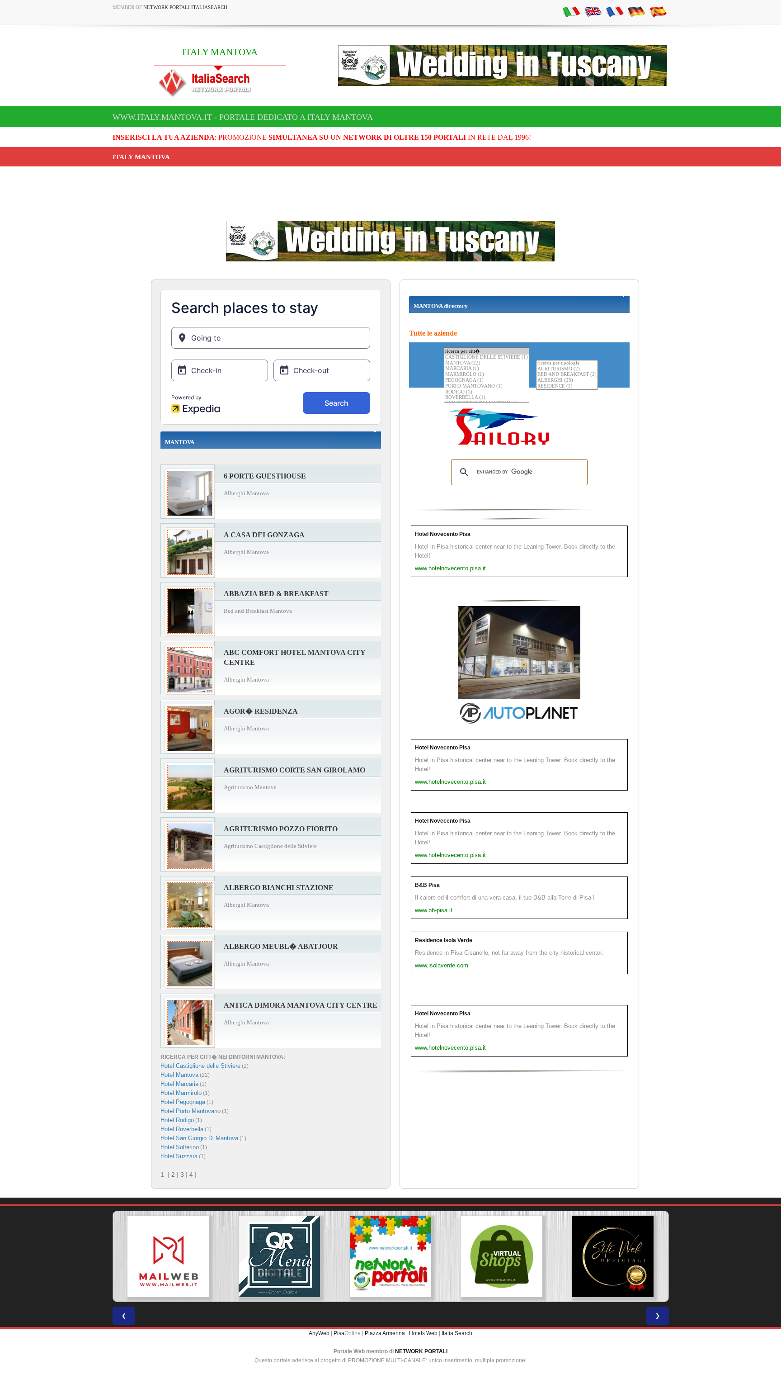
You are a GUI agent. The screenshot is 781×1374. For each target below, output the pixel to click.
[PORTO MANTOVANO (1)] (486, 386)
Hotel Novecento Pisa (442, 534)
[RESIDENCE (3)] (567, 386)
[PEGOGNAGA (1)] (486, 381)
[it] (571, 11)
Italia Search (457, 1333)
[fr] (615, 11)
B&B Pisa (427, 885)
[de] (636, 11)
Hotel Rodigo (177, 1120)
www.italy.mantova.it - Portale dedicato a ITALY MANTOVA (243, 117)
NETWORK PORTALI (421, 1351)
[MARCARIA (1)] (486, 369)
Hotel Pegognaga (182, 1102)
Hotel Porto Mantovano (190, 1111)
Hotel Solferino (179, 1147)
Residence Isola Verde (443, 940)
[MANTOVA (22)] (486, 363)
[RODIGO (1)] (486, 392)
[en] (593, 11)
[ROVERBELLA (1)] (486, 398)
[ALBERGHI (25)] (567, 381)
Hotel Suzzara (179, 1156)
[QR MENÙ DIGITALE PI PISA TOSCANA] (279, 1256)
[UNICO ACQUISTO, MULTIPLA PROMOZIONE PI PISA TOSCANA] (390, 1256)
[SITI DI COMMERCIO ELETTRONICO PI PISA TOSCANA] (501, 1256)
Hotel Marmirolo (181, 1093)
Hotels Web (423, 1333)
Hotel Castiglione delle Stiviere (200, 1065)
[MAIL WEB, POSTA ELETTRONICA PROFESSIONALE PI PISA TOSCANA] (168, 1256)
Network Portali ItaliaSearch (185, 7)
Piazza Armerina (385, 1333)
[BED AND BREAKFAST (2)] (567, 375)
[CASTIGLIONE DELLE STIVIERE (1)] (486, 357)
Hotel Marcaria (179, 1083)
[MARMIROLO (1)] (486, 375)
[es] (658, 11)
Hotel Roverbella (181, 1129)
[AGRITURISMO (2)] (567, 369)
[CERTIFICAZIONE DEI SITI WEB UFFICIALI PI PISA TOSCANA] (613, 1256)
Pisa (339, 1333)
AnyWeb (319, 1333)
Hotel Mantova (179, 1074)
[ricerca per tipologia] (567, 363)
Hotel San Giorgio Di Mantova (199, 1138)
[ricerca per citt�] (486, 351)
